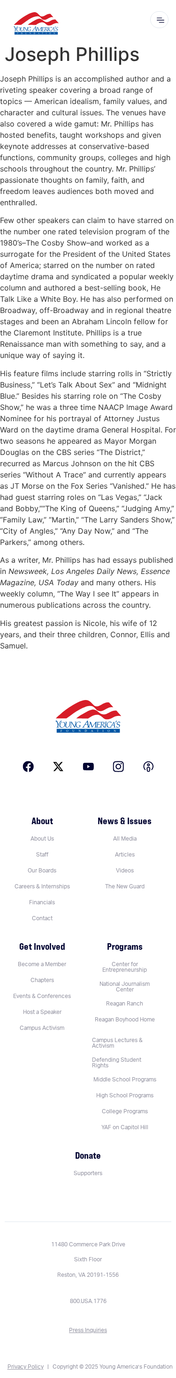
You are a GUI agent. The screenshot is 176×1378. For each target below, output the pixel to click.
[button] (125, 1043)
